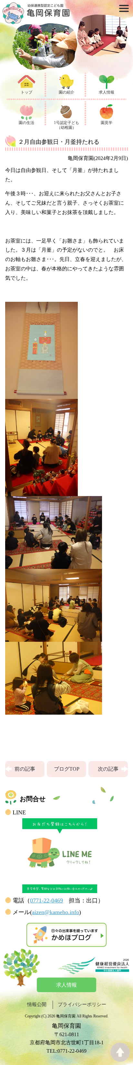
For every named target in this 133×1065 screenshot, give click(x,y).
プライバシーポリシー (82, 1004)
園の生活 (26, 122)
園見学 (106, 122)
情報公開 (36, 1004)
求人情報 (106, 92)
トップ (26, 92)
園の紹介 (66, 92)
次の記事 (108, 769)
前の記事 (25, 769)
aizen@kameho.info (55, 912)
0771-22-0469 (46, 900)
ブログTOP (66, 769)
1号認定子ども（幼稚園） (66, 125)
